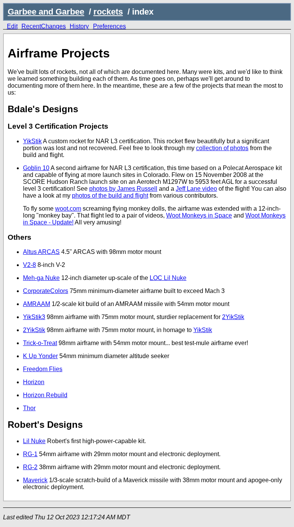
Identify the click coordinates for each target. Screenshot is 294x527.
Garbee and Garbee (46, 11)
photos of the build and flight (110, 195)
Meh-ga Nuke (41, 278)
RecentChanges (43, 26)
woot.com (68, 208)
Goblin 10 (36, 168)
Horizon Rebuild (45, 395)
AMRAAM (36, 304)
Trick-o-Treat (40, 343)
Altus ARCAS (41, 252)
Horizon (33, 382)
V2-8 (29, 265)
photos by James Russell (123, 188)
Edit (12, 26)
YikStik (32, 141)
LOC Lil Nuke (168, 278)
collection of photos (222, 148)
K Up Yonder (40, 356)
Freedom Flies (42, 369)
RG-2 (30, 467)
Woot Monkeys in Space (199, 215)
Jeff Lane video (196, 188)
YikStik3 (34, 317)
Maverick (35, 480)
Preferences (109, 26)
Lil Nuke (34, 441)
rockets (108, 11)
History (79, 26)
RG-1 (30, 454)
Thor (29, 408)
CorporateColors (45, 291)
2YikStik (233, 317)
